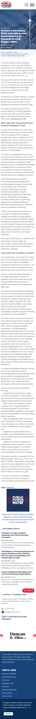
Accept (8, 713)
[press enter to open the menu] (32, 5)
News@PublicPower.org (12, 612)
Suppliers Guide (8, 683)
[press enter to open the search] (26, 5)
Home (2, 52)
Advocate (5, 680)
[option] (18, 635)
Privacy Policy (7, 693)
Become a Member (9, 674)
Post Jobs (5, 686)
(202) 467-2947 (9, 608)
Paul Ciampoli (7, 47)
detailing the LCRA (18, 119)
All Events (28, 590)
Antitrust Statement (9, 690)
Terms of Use (7, 696)
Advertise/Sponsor (9, 677)
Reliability (10, 487)
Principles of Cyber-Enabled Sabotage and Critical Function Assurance (15, 535)
